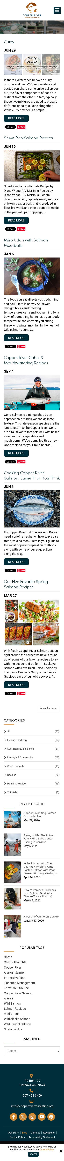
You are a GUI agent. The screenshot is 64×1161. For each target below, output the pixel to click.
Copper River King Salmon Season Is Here (40, 814)
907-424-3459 (32, 1095)
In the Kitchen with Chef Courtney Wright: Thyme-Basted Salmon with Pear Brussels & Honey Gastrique (41, 868)
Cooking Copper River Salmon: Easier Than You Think (32, 475)
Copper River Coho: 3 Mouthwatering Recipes (26, 359)
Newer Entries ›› (48, 708)
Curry (9, 41)
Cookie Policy (47, 1149)
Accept (33, 1154)
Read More (16, 118)
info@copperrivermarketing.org (32, 1106)
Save (22, 127)
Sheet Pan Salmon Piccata (28, 138)
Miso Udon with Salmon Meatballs (26, 242)
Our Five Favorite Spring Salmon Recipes (26, 584)
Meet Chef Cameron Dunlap (41, 916)
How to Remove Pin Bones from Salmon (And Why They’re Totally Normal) (40, 893)
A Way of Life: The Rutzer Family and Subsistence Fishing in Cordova (39, 838)
